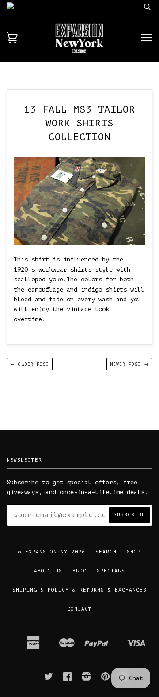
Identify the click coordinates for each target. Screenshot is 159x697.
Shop (134, 552)
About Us (48, 571)
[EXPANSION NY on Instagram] (86, 678)
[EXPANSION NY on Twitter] (48, 678)
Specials (111, 571)
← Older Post (29, 364)
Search (106, 552)
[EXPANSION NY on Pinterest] (105, 678)
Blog (79, 571)
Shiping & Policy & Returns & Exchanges (79, 590)
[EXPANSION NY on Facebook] (67, 678)
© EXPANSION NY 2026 (51, 552)
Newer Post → (129, 364)
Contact (79, 609)
